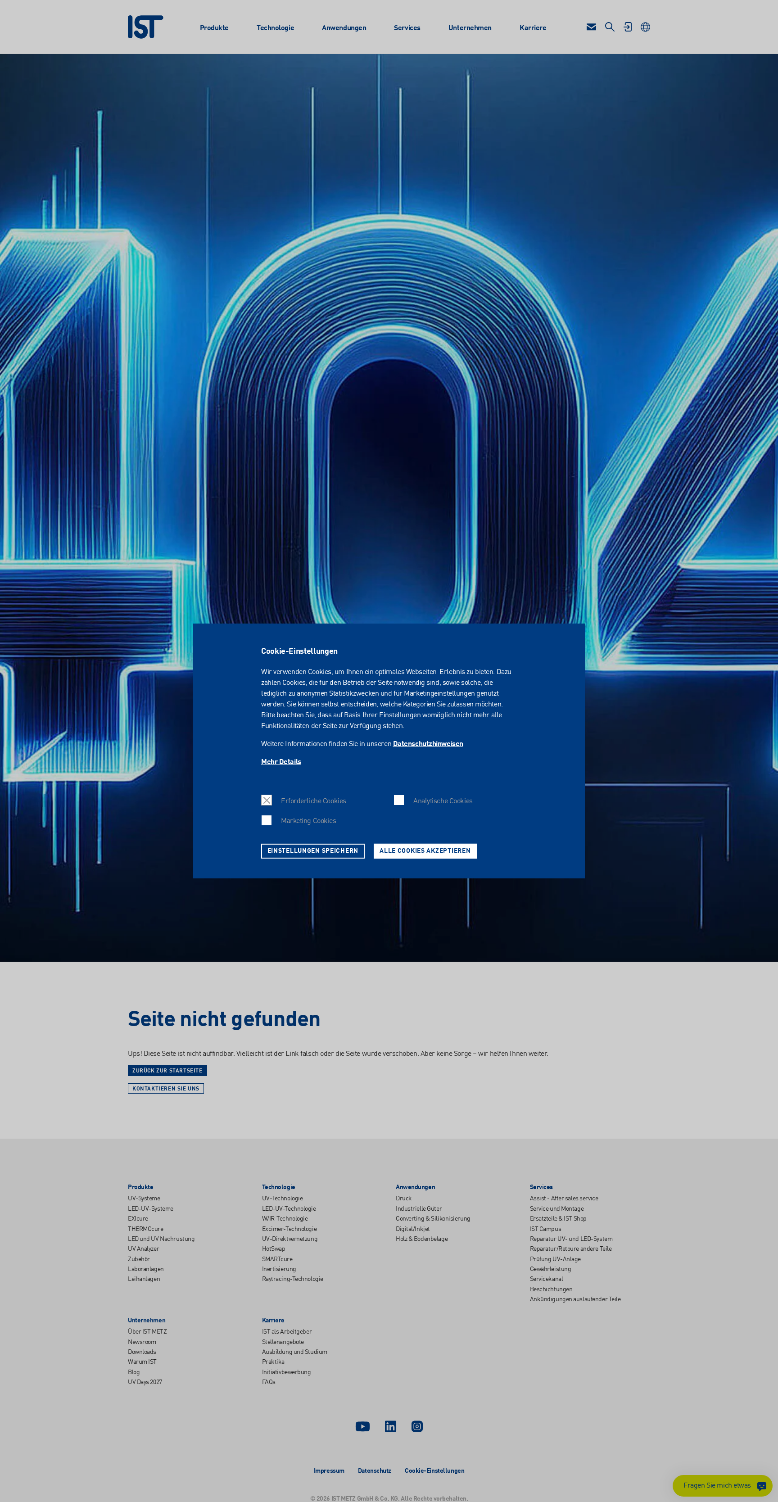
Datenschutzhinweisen (428, 744)
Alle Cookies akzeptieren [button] (425, 851)
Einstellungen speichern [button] (313, 851)
